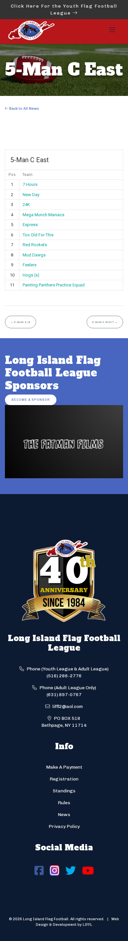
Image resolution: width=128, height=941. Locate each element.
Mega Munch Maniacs (43, 214)
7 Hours (30, 184)
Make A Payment (64, 767)
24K (26, 204)
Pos (12, 174)
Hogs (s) (31, 275)
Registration (64, 779)
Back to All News (23, 108)
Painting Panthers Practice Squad (54, 284)
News (64, 814)
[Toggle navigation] (112, 31)
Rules (64, 803)
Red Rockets (35, 244)
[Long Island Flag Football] (31, 31)
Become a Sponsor (30, 399)
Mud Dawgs (34, 254)
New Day (31, 194)
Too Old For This (38, 234)
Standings (64, 791)
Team (27, 174)
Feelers (29, 264)
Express (30, 224)
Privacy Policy (64, 826)
